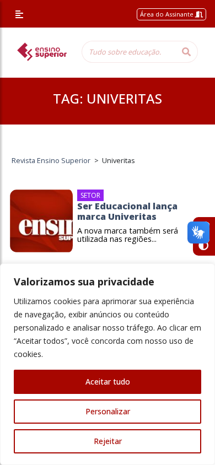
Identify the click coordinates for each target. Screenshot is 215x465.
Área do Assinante (167, 14)
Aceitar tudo (107, 381)
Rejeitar (108, 441)
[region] (107, 364)
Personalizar (107, 411)
